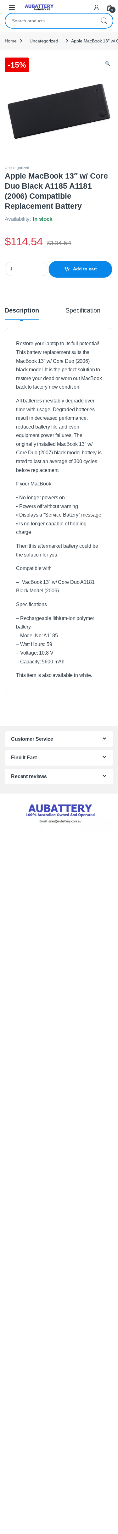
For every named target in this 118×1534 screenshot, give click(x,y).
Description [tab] (22, 310)
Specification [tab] (82, 310)
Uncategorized (44, 40)
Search (104, 21)
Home (10, 40)
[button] (107, 64)
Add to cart (85, 268)
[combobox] (50, 21)
